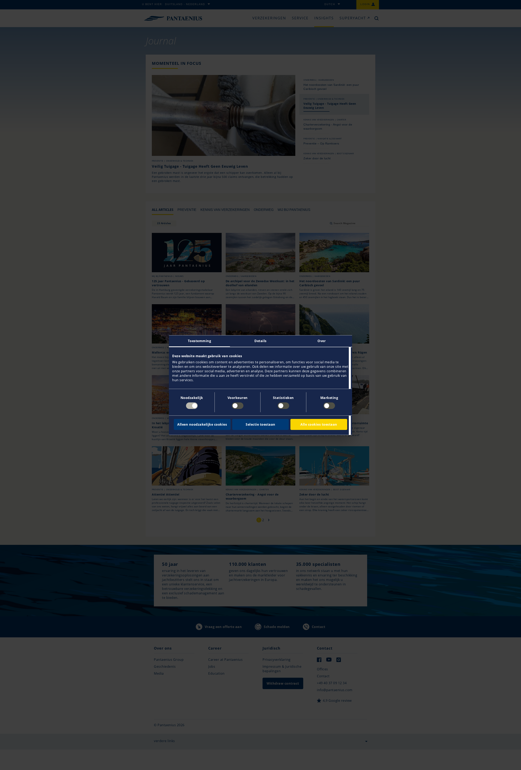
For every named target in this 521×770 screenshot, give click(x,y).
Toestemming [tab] (199, 341)
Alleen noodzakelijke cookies (202, 424)
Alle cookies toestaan (318, 424)
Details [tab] (260, 341)
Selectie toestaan (260, 424)
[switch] (237, 405)
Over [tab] (321, 341)
